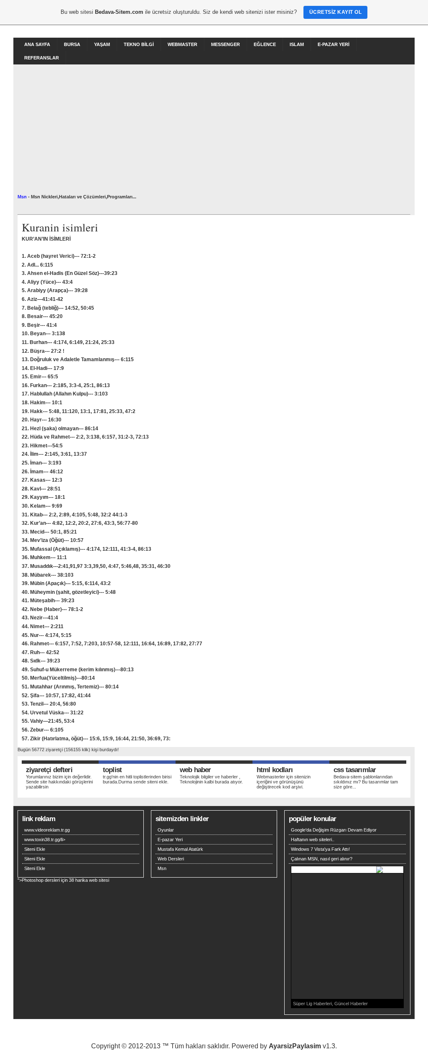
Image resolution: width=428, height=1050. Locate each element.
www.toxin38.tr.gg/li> (44, 839)
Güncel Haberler (351, 1003)
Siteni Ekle (34, 849)
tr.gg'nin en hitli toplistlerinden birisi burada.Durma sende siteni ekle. (137, 779)
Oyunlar (166, 829)
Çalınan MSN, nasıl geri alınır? (321, 858)
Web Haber (195, 770)
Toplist (112, 770)
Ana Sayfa (37, 44)
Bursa (72, 44)
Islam (297, 44)
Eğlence (265, 44)
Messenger (225, 44)
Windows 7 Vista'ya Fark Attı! (320, 849)
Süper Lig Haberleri (312, 1003)
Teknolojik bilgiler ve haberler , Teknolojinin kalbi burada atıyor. (211, 779)
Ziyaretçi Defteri (49, 770)
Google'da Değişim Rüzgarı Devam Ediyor (334, 829)
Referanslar (41, 57)
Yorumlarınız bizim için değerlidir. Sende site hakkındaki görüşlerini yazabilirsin (59, 781)
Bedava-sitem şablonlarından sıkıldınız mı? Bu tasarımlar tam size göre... (366, 781)
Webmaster (182, 44)
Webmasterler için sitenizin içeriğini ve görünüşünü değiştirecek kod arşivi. (284, 781)
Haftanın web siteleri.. (312, 839)
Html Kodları (275, 770)
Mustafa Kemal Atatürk (180, 849)
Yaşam (102, 44)
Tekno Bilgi (139, 44)
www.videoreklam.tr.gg (47, 829)
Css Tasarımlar (355, 770)
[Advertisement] (214, 131)
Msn (22, 196)
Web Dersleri (171, 858)
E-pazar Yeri (333, 44)
